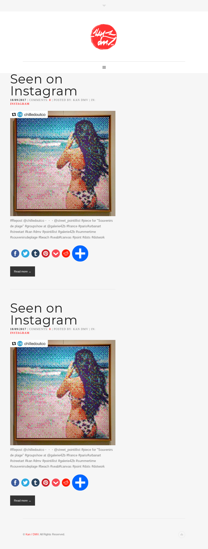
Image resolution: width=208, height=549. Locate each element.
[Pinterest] (46, 253)
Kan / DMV (32, 534)
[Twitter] (25, 253)
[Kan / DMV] (104, 37)
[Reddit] (66, 253)
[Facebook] (15, 253)
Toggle (104, 5)
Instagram (19, 103)
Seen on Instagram (44, 85)
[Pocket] (56, 253)
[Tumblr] (35, 253)
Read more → (22, 271)
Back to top (181, 534)
